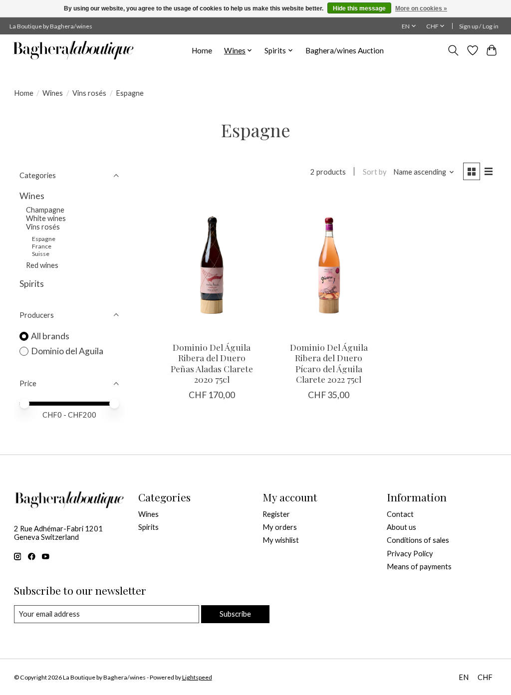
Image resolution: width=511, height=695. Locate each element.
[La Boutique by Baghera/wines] (73, 50)
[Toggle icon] (453, 50)
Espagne (43, 238)
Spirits (31, 283)
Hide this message (359, 8)
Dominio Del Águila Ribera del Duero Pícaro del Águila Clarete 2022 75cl (329, 362)
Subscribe (235, 614)
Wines (52, 93)
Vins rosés (89, 93)
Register (276, 514)
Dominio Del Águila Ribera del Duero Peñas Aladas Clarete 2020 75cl (212, 362)
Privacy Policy (410, 553)
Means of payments (419, 566)
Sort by (375, 172)
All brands (50, 336)
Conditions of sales (418, 540)
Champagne (45, 210)
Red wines (42, 265)
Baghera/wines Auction (344, 50)
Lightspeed (197, 677)
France (41, 246)
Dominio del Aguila (67, 351)
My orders (279, 527)
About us (401, 527)
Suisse (40, 253)
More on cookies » (421, 8)
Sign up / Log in (479, 26)
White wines (46, 218)
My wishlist (280, 540)
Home (202, 50)
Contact (400, 514)
